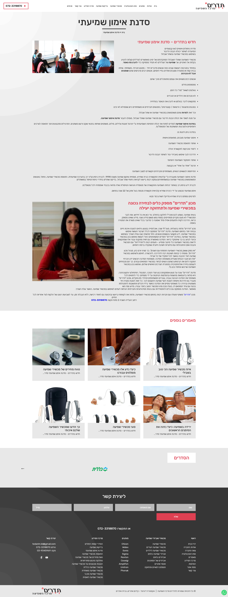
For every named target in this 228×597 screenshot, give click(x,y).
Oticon (125, 544)
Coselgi (124, 560)
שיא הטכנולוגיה (130, 6)
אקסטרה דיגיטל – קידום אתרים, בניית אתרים (135, 591)
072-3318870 (14, 6)
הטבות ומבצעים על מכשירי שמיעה (87, 564)
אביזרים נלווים (159, 557)
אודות (149, 6)
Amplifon (123, 564)
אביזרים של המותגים (156, 560)
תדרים (187, 294)
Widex (125, 547)
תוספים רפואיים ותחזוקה (155, 567)
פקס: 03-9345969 (46, 550)
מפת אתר (191, 567)
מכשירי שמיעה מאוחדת (92, 570)
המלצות (192, 564)
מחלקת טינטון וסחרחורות (91, 560)
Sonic (125, 550)
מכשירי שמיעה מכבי (94, 573)
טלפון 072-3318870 (46, 547)
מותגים (142, 6)
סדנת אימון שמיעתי (94, 550)
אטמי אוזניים (160, 564)
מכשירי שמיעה (116, 6)
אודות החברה (190, 547)
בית (155, 6)
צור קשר (78, 6)
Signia (125, 554)
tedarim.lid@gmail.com (44, 544)
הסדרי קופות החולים (94, 544)
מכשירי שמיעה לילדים (156, 550)
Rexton (124, 557)
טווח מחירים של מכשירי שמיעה (89, 557)
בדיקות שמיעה (102, 6)
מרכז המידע (89, 6)
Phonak (124, 570)
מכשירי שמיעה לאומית (93, 577)
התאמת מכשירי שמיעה (92, 554)
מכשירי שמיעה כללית (93, 567)
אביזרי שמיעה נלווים (157, 554)
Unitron (124, 567)
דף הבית (192, 544)
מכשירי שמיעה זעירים (156, 547)
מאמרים (192, 557)
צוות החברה (190, 550)
